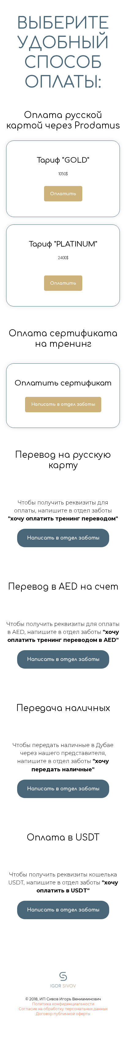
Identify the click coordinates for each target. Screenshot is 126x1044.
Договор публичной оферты (63, 1013)
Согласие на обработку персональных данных (63, 1008)
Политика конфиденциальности (63, 1004)
